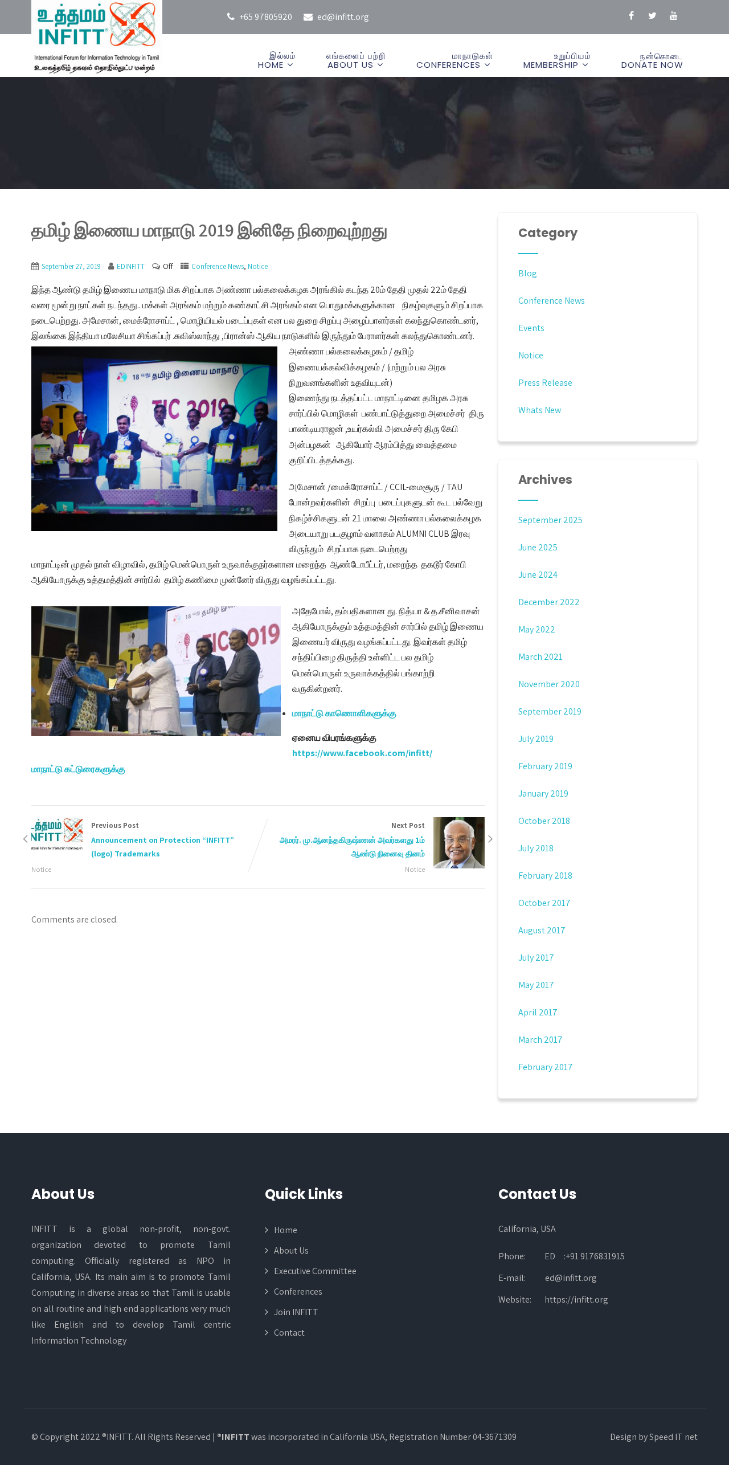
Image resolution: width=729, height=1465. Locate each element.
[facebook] (631, 17)
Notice (258, 266)
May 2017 (536, 985)
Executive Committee (315, 1271)
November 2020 (549, 684)
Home (285, 1230)
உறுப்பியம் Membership (557, 60)
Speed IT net (673, 1437)
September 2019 (549, 711)
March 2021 (540, 657)
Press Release (545, 383)
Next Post (352, 840)
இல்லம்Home (277, 60)
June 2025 (538, 547)
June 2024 (538, 575)
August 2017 (542, 930)
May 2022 (536, 629)
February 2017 (545, 1067)
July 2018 (536, 848)
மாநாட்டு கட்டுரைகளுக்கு (78, 769)
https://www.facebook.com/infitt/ (362, 753)
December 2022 (549, 602)
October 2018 (544, 821)
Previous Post (162, 840)
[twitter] (652, 17)
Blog (527, 273)
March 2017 (540, 1040)
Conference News (217, 266)
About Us (291, 1250)
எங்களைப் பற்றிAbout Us (356, 60)
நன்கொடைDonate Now (652, 60)
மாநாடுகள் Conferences (454, 60)
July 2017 (536, 958)
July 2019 (536, 739)
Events (531, 328)
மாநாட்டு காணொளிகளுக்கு (344, 713)
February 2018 (545, 876)
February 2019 (545, 766)
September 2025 (550, 520)
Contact (289, 1333)
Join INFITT (296, 1312)
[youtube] (673, 17)
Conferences (298, 1291)
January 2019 (543, 793)
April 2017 (538, 1012)
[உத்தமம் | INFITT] (96, 38)
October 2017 (544, 903)
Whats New (539, 410)
